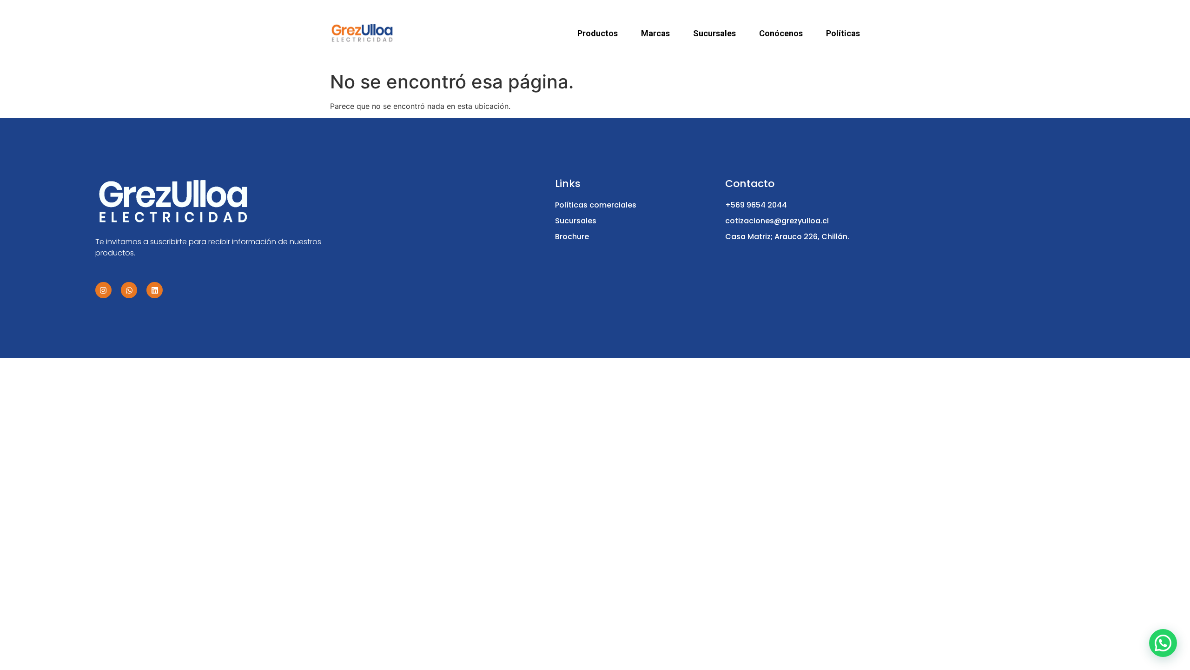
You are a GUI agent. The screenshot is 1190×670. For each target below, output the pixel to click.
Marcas (655, 33)
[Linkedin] (154, 290)
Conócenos (781, 33)
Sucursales (714, 33)
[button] (1163, 643)
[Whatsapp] (129, 290)
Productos (597, 33)
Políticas (843, 33)
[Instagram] (103, 290)
